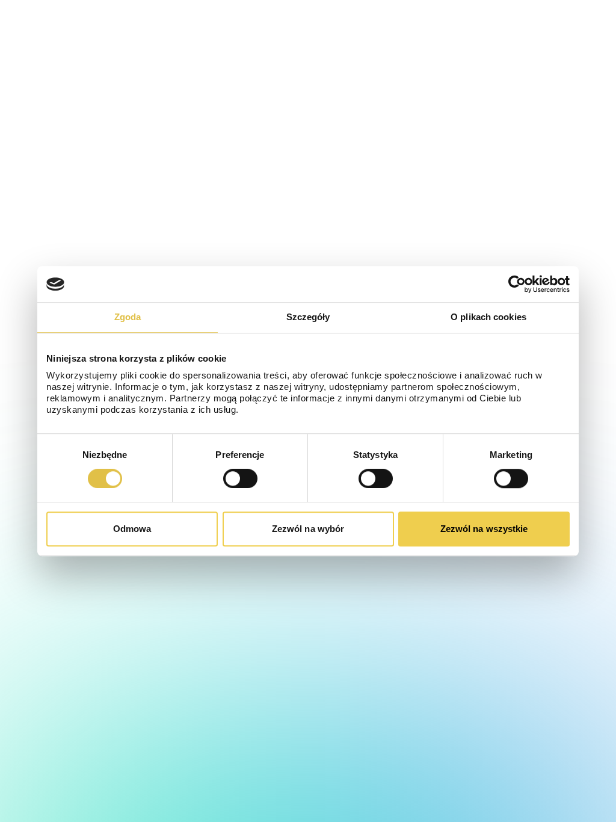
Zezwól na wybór (308, 529)
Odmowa (132, 529)
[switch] (240, 478)
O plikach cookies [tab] (488, 317)
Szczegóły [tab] (308, 317)
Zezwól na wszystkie (484, 529)
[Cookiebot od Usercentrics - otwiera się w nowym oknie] (517, 284)
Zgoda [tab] (127, 317)
